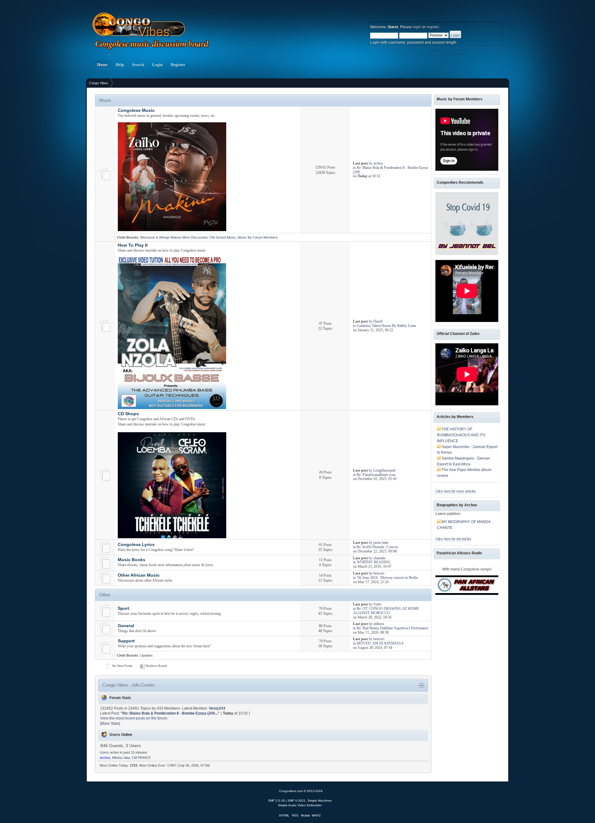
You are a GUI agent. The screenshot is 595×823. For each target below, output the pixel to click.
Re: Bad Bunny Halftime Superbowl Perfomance (392, 628)
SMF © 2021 (297, 800)
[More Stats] (110, 723)
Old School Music (222, 237)
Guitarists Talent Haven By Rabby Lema (386, 325)
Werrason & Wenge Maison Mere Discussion (174, 237)
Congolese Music (136, 110)
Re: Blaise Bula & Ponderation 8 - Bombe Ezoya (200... (390, 169)
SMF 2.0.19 (276, 800)
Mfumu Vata (121, 757)
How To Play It (133, 245)
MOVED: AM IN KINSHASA (380, 643)
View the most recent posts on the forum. (134, 718)
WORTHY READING (374, 562)
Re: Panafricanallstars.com (376, 475)
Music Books (131, 559)
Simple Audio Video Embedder (300, 805)
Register (178, 65)
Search (138, 65)
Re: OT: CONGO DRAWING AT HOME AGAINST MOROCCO (386, 610)
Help (120, 65)
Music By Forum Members (258, 237)
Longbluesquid (384, 470)
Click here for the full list (453, 539)
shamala (379, 558)
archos (378, 163)
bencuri (378, 573)
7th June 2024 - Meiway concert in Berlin (387, 577)
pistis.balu (380, 542)
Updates (146, 655)
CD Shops (128, 414)
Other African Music (139, 575)
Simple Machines (319, 800)
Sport (123, 608)
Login (157, 65)
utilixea (378, 624)
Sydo (377, 604)
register (432, 27)
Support (126, 641)
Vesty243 (217, 708)
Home (102, 65)
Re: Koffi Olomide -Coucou (377, 547)
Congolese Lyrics (136, 544)
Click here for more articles (455, 491)
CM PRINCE (141, 757)
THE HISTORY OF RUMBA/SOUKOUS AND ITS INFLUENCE (461, 435)
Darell (377, 321)
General (126, 625)
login (417, 27)
